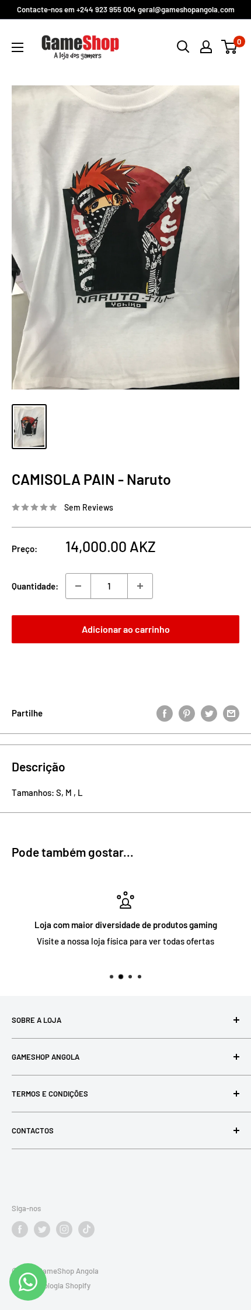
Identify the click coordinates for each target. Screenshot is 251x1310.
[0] (229, 47)
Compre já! (125, 666)
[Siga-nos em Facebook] (20, 1229)
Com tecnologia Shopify (51, 1285)
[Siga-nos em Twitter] (42, 1229)
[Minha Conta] (206, 46)
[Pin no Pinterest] (187, 713)
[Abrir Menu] (17, 47)
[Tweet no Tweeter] (209, 713)
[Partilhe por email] (231, 713)
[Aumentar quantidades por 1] (140, 586)
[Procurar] (183, 46)
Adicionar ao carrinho (126, 629)
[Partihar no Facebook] (164, 713)
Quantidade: (35, 586)
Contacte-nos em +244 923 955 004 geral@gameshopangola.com (126, 9)
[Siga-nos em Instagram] (64, 1229)
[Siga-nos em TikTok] (86, 1229)
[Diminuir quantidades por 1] (78, 586)
